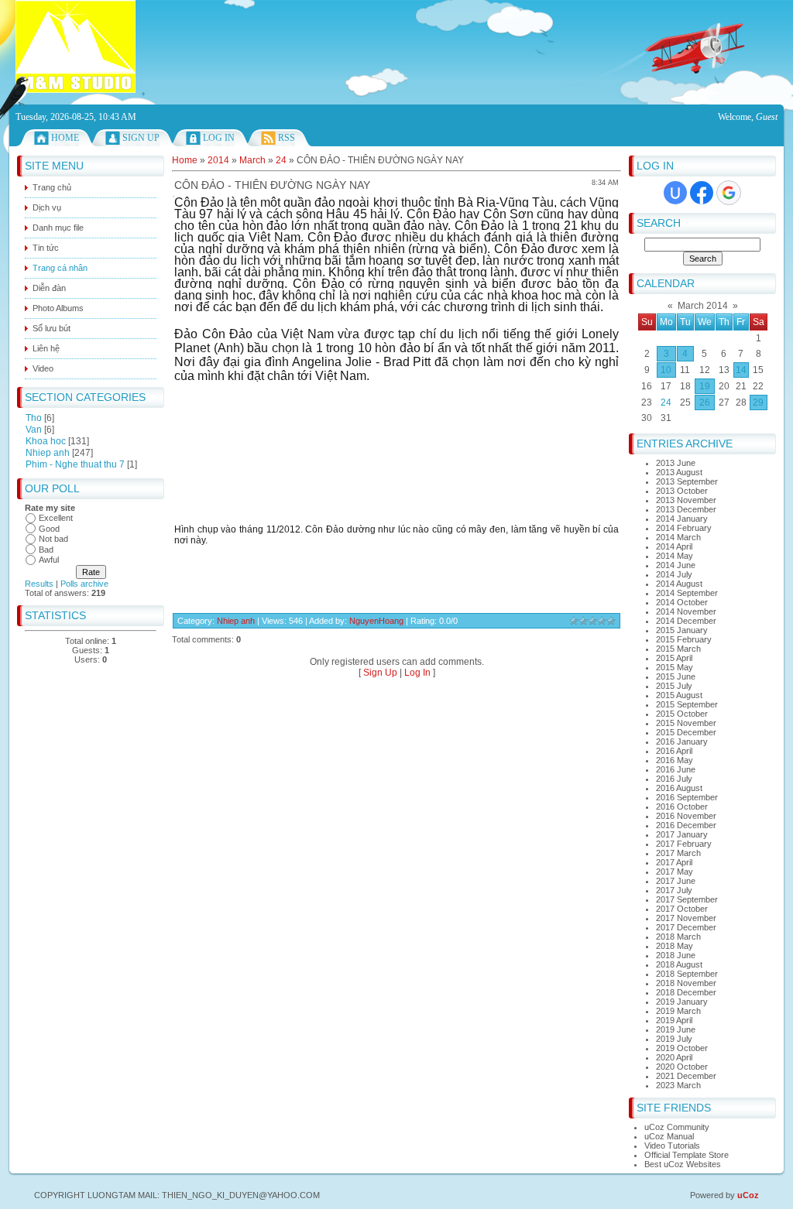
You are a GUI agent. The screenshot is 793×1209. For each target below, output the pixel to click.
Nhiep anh (48, 452)
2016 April (674, 750)
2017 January (682, 834)
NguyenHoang (376, 620)
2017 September (687, 899)
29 (758, 402)
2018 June (675, 955)
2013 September (687, 481)
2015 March (678, 648)
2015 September (687, 704)
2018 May (674, 945)
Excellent (56, 517)
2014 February (684, 528)
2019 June (675, 1029)
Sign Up (141, 137)
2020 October (682, 1066)
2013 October (682, 490)
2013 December (686, 509)
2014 (218, 160)
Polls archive (84, 583)
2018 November (686, 983)
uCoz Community (676, 1127)
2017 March (678, 853)
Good (49, 528)
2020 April (674, 1057)
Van (34, 429)
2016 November (686, 815)
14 (741, 370)
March (252, 160)
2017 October (682, 908)
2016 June (675, 769)
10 (666, 370)
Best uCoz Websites (682, 1164)
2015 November (686, 723)
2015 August (679, 695)
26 (704, 402)
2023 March (678, 1085)
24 (666, 402)
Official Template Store (686, 1154)
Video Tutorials (672, 1145)
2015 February (684, 639)
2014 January (682, 518)
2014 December (686, 620)
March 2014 (703, 305)
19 (704, 386)
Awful (49, 559)
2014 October (682, 602)
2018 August (679, 964)
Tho (34, 418)
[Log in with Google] (728, 192)
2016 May (674, 760)
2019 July (674, 1038)
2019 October (682, 1048)
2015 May (674, 667)
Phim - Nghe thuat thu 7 (75, 464)
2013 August (679, 472)
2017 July (674, 890)
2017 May (674, 871)
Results (39, 583)
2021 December (686, 1076)
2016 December (686, 825)
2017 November (686, 918)
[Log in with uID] (675, 192)
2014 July (674, 574)
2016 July (674, 778)
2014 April (674, 546)
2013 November (686, 500)
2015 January (682, 630)
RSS (286, 137)
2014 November (686, 611)
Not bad (53, 538)
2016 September (687, 797)
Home (65, 137)
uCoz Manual (669, 1136)
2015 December (686, 732)
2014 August (679, 583)
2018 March (678, 936)
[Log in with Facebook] (701, 192)
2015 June (675, 676)
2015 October (682, 713)
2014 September (687, 593)
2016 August (679, 788)
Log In (219, 137)
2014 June (675, 565)
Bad (46, 549)
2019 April (674, 1020)
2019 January (682, 1001)
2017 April (674, 862)
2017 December (686, 927)
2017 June (675, 880)
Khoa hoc (46, 441)
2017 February (684, 843)
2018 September (687, 973)
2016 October (682, 806)
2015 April (674, 658)
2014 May (674, 555)
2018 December (686, 992)
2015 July (674, 685)
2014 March (678, 537)
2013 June (675, 463)
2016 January (682, 741)
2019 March (678, 1010)
